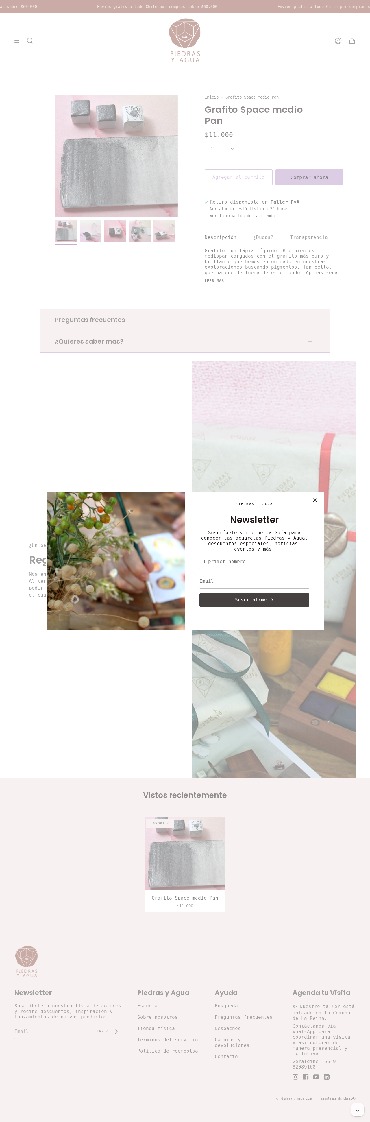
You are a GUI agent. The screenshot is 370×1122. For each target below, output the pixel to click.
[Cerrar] (315, 500)
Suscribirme (251, 600)
